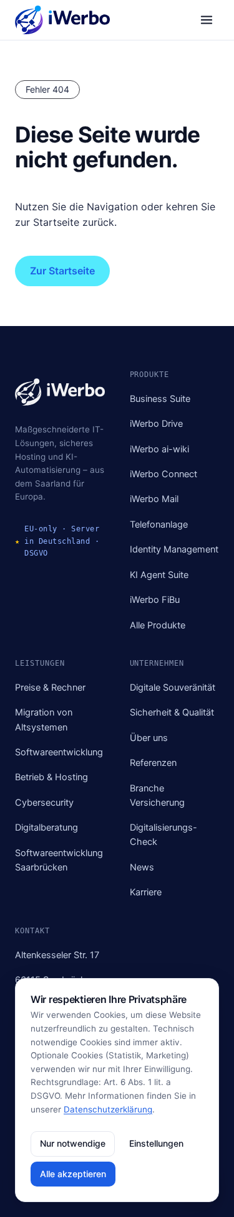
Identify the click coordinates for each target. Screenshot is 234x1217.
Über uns (149, 738)
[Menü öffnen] (206, 19)
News (142, 867)
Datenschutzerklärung (108, 1109)
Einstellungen (156, 1143)
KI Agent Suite (159, 575)
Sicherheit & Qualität (172, 712)
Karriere (146, 892)
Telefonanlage (159, 524)
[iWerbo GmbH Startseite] (62, 20)
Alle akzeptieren (73, 1173)
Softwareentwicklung (59, 752)
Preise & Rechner (50, 687)
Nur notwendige (72, 1143)
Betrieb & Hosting (51, 777)
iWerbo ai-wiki (159, 449)
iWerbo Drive (156, 423)
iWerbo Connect (163, 474)
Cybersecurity (44, 802)
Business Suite (160, 398)
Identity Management (174, 549)
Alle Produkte (157, 625)
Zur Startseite (62, 270)
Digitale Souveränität (172, 687)
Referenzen (153, 762)
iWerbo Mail (154, 499)
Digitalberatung (46, 827)
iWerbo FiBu (155, 599)
